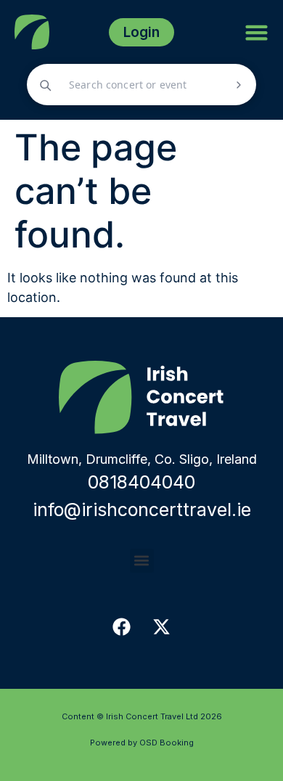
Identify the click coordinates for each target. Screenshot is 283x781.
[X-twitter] (162, 627)
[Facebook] (122, 627)
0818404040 (141, 482)
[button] (142, 561)
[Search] (239, 85)
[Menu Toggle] (256, 32)
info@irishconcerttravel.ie (142, 509)
